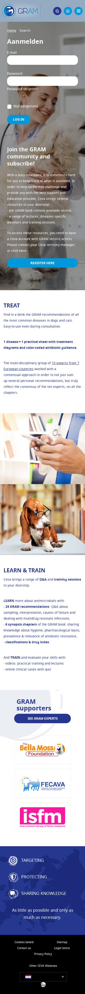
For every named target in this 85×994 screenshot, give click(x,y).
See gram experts (43, 718)
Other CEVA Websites (43, 966)
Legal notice (62, 948)
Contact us (24, 948)
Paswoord (14, 73)
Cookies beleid (24, 942)
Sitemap (62, 942)
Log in (18, 119)
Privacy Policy (43, 954)
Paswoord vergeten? (22, 89)
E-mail (12, 52)
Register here (42, 263)
